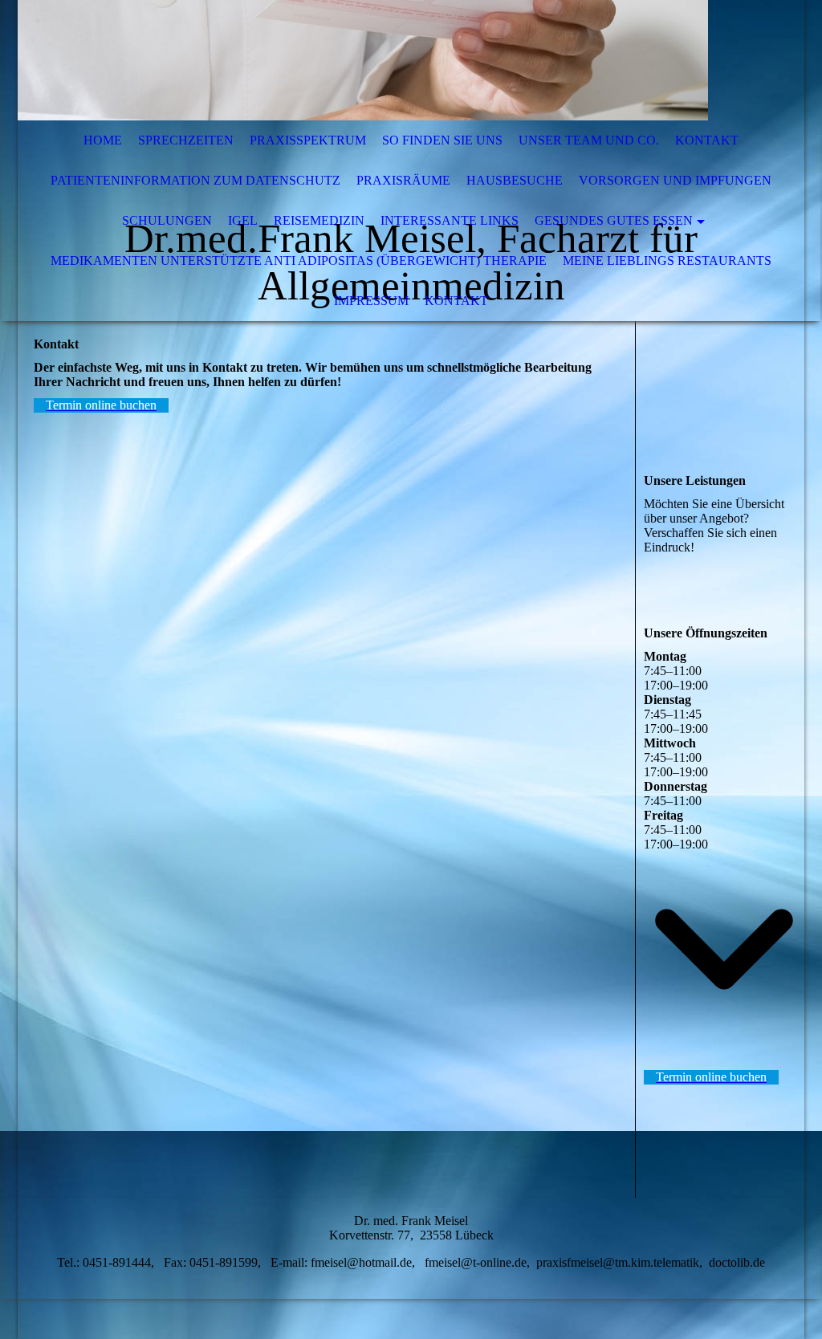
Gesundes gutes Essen (614, 220)
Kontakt (707, 140)
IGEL (243, 220)
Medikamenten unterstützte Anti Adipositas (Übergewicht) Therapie (299, 260)
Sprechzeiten (186, 140)
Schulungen (167, 220)
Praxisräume (403, 180)
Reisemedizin (319, 220)
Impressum (371, 300)
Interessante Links (449, 220)
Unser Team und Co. (589, 140)
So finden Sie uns (442, 140)
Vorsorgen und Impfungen (675, 180)
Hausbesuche (514, 180)
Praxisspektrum (308, 140)
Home (102, 140)
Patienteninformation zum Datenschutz (195, 180)
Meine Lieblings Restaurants (667, 260)
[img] (363, 60)
